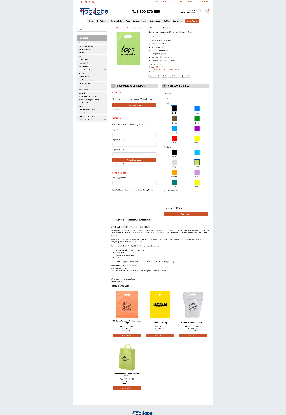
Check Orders (203, 1)
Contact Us (173, 1)
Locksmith (82, 93)
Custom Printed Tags (120, 21)
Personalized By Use (86, 120)
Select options (127, 335)
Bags (80, 56)
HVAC (80, 86)
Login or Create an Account (188, 11)
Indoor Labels (83, 90)
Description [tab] (118, 220)
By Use (167, 21)
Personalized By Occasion (87, 116)
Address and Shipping (86, 46)
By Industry (102, 21)
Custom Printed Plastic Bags (168, 69)
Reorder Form (191, 1)
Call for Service (84, 60)
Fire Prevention (84, 77)
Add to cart (185, 214)
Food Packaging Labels (86, 80)
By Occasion (155, 21)
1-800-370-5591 (149, 11)
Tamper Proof (83, 113)
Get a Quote (191, 21)
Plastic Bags (160, 67)
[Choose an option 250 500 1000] (186, 98)
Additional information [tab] (139, 220)
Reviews (164, 1)
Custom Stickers (84, 66)
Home (91, 21)
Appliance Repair (84, 49)
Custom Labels (139, 21)
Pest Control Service (85, 103)
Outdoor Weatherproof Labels (89, 100)
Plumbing (82, 106)
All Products (155, 1)
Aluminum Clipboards (86, 43)
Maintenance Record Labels (88, 96)
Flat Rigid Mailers (84, 83)
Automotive (82, 53)
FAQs (182, 1)
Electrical (81, 73)
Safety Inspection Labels (87, 109)
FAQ (157, 60)
